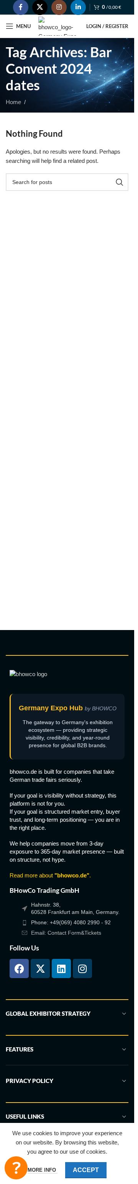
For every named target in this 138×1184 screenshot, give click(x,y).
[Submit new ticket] (16, 1168)
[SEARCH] (119, 182)
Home (13, 102)
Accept (86, 1170)
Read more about (49, 875)
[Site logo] (58, 25)
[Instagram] (82, 968)
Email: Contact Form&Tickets (66, 933)
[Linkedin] (61, 968)
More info (43, 1170)
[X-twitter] (40, 968)
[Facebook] (19, 968)
